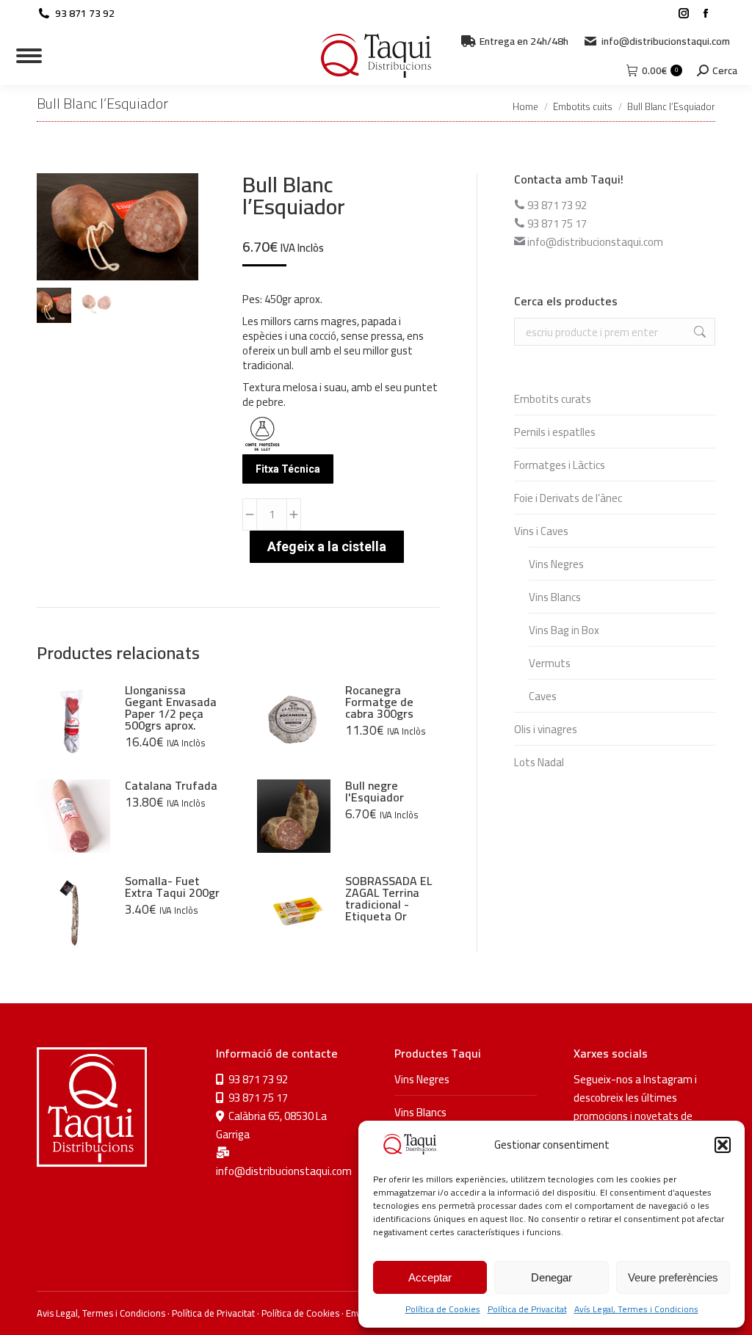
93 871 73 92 (85, 13)
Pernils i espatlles (555, 432)
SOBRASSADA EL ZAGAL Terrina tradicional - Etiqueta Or (388, 898)
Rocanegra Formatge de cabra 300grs (379, 701)
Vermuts (550, 663)
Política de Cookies (442, 1309)
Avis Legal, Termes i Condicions (101, 1313)
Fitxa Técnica (288, 469)
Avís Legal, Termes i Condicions (636, 1309)
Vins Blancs (555, 597)
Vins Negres (556, 564)
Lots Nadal (539, 762)
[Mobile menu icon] (29, 56)
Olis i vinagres (545, 729)
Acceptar (430, 1277)
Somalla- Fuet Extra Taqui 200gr (172, 886)
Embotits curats (552, 399)
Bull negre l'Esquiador (374, 791)
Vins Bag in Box (564, 630)
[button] (722, 1145)
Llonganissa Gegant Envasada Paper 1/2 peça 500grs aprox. (171, 707)
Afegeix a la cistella (326, 546)
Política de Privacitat (527, 1309)
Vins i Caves (541, 531)
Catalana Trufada (171, 785)
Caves (543, 696)
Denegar (551, 1277)
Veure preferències (673, 1277)
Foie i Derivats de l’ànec (568, 498)
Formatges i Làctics (559, 465)
